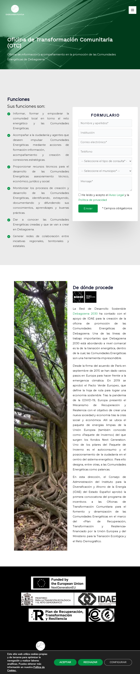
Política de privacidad (92, 200)
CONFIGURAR (118, 662)
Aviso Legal (116, 195)
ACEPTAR (65, 662)
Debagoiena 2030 (85, 313)
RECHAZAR (90, 662)
